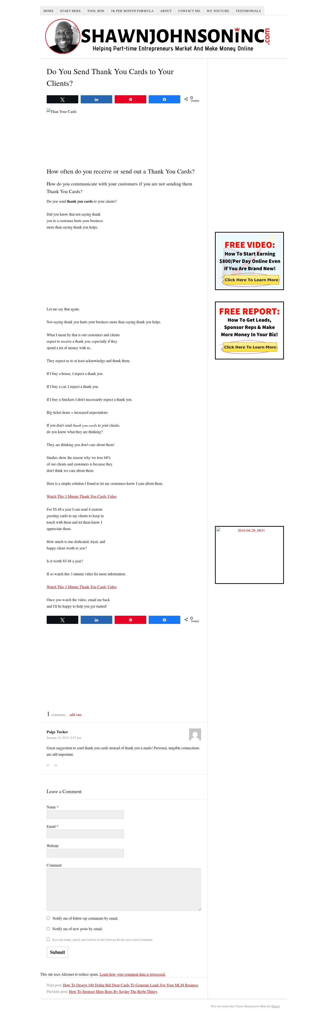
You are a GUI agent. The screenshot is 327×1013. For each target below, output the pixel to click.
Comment (54, 864)
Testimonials (248, 11)
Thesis (275, 1006)
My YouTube (218, 11)
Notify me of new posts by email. (77, 928)
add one (76, 714)
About (166, 11)
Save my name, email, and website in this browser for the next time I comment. (102, 939)
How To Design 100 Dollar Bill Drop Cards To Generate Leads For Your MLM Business (130, 984)
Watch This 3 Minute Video (82, 496)
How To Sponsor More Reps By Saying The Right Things (113, 991)
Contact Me (189, 11)
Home (49, 11)
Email (52, 826)
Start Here (70, 11)
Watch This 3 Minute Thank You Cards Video (82, 586)
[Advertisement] (124, 270)
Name (53, 806)
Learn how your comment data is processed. (133, 974)
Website (53, 845)
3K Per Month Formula (132, 11)
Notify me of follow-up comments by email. (85, 918)
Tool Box (95, 11)
